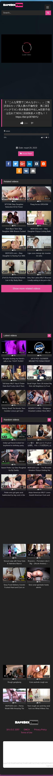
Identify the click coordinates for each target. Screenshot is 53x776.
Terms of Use (26, 733)
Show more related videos (26, 288)
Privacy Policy (40, 730)
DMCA (27, 730)
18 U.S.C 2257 (12, 730)
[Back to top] (45, 768)
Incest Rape (27, 153)
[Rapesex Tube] (21, 5)
